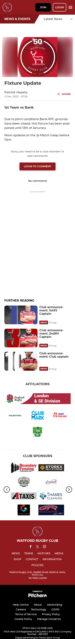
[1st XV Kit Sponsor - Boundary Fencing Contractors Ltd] (24, 468)
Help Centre (21, 604)
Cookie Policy (23, 619)
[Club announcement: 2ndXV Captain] (21, 338)
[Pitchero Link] (37, 596)
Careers (21, 609)
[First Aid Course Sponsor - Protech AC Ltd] (51, 482)
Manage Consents (49, 619)
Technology (38, 609)
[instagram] (44, 547)
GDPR (55, 609)
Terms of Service (26, 614)
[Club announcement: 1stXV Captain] (21, 315)
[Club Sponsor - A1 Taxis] (24, 496)
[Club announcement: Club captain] (21, 361)
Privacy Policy (51, 614)
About (38, 604)
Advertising (54, 604)
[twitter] (37, 547)
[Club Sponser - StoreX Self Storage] (51, 468)
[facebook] (30, 547)
